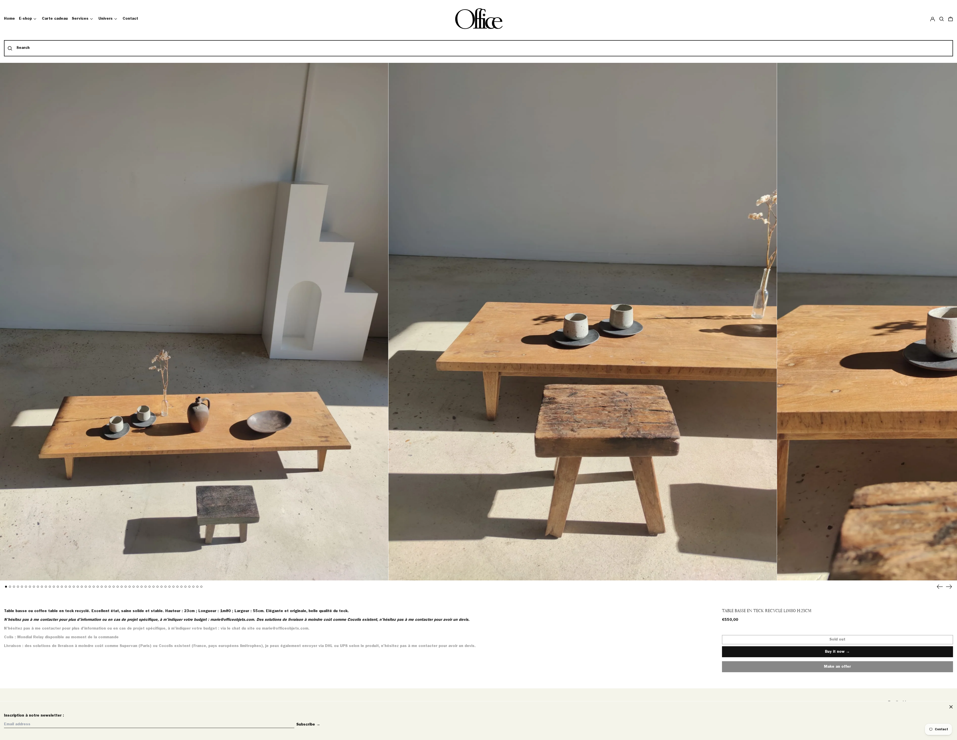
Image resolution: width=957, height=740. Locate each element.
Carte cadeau (55, 18)
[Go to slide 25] (102, 587)
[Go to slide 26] (106, 587)
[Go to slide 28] (114, 587)
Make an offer (837, 668)
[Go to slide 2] (10, 587)
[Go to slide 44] (177, 587)
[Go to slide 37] (150, 587)
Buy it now (835, 651)
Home (9, 18)
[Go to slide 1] (6, 587)
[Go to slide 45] (181, 587)
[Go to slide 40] (161, 587)
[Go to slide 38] (154, 587)
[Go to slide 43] (173, 587)
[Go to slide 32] (130, 587)
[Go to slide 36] (146, 587)
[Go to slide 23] (94, 587)
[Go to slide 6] (26, 587)
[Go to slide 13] (54, 587)
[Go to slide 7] (30, 587)
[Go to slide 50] (201, 587)
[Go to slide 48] (193, 587)
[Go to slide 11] (46, 587)
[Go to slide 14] (58, 587)
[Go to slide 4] (18, 587)
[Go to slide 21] (86, 587)
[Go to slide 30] (122, 587)
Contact (130, 18)
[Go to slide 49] (197, 587)
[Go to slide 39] (158, 587)
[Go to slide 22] (90, 587)
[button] (941, 18)
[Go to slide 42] (169, 587)
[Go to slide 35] (142, 587)
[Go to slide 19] (78, 587)
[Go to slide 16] (66, 587)
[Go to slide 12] (50, 587)
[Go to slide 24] (98, 587)
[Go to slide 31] (126, 587)
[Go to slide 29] (118, 587)
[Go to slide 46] (185, 587)
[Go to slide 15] (62, 587)
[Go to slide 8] (34, 587)
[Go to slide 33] (134, 587)
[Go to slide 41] (165, 587)
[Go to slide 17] (70, 587)
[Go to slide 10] (42, 587)
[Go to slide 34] (138, 587)
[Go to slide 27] (110, 587)
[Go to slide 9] (38, 587)
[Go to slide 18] (74, 587)
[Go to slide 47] (189, 587)
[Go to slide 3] (14, 587)
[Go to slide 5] (22, 587)
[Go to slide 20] (82, 587)
